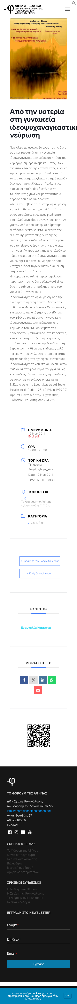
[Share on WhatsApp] (52, 680)
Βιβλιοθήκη (14, 863)
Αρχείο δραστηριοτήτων (23, 872)
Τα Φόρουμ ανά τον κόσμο (25, 897)
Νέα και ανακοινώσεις (22, 859)
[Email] (38, 690)
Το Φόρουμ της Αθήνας (22, 850)
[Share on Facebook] (24, 680)
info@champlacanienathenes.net (29, 810)
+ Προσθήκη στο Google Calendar (40, 560)
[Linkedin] (43, 680)
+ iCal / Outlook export (39, 573)
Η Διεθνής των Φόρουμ (22, 889)
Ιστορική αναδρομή (20, 867)
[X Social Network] (33, 680)
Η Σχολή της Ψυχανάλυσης (25, 893)
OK (67, 995)
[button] (74, 4)
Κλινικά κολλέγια (18, 902)
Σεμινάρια (38, 522)
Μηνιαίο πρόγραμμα (21, 854)
